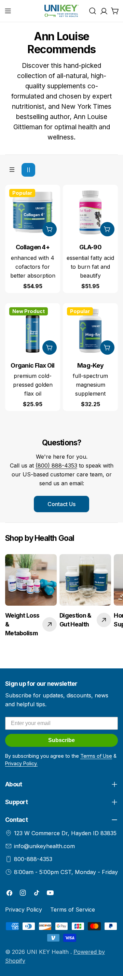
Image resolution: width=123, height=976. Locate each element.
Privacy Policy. (21, 763)
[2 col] (28, 170)
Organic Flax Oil (33, 365)
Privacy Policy (23, 909)
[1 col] (12, 170)
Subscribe (61, 740)
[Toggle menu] (8, 11)
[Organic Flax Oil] (32, 330)
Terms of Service (72, 909)
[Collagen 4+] (32, 212)
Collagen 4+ (33, 247)
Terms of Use (96, 756)
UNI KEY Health (48, 951)
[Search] (92, 11)
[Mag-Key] (90, 330)
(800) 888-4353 (56, 465)
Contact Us (61, 504)
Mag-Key (90, 365)
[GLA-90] (90, 212)
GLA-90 (90, 247)
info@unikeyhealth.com (44, 846)
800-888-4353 (33, 859)
